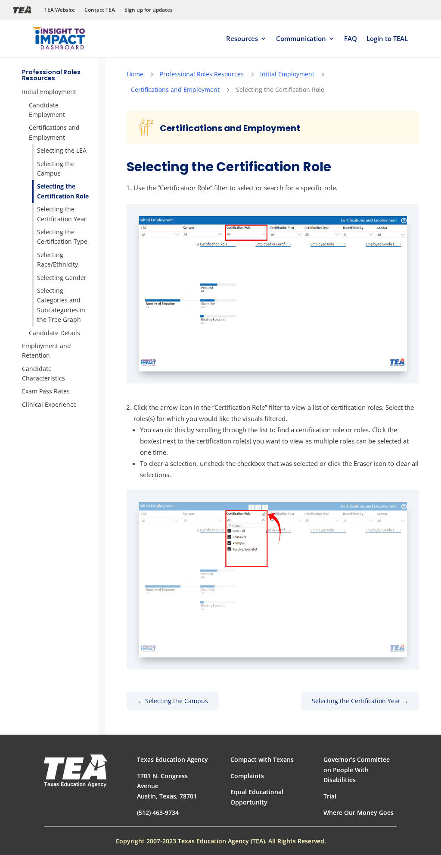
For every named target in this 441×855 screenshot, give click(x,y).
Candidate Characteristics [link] (43, 373)
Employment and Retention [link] (46, 350)
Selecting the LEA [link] (62, 150)
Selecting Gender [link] (62, 277)
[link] (59, 38)
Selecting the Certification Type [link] (62, 236)
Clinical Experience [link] (49, 404)
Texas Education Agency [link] (172, 759)
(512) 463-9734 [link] (158, 812)
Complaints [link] (247, 776)
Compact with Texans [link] (262, 759)
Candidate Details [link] (54, 333)
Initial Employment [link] (49, 92)
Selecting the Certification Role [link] (63, 191)
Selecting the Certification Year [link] (62, 214)
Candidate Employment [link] (47, 110)
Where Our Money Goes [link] (358, 812)
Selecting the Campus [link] (56, 168)
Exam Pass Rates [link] (46, 391)
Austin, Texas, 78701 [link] (167, 796)
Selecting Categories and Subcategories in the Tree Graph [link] (61, 305)
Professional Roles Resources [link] (51, 75)
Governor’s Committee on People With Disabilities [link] (356, 769)
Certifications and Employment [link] (54, 132)
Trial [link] (329, 796)
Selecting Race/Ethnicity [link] (57, 259)
